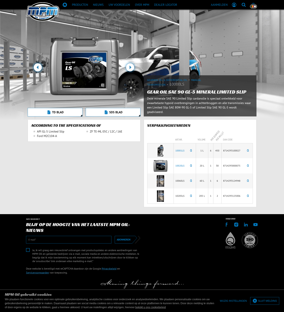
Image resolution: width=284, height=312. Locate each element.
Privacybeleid (109, 268)
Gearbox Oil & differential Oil (167, 80)
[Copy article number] (191, 150)
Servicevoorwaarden (37, 272)
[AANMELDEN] (234, 4)
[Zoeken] (244, 4)
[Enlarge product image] (160, 150)
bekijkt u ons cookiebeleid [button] (150, 307)
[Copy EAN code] (248, 150)
